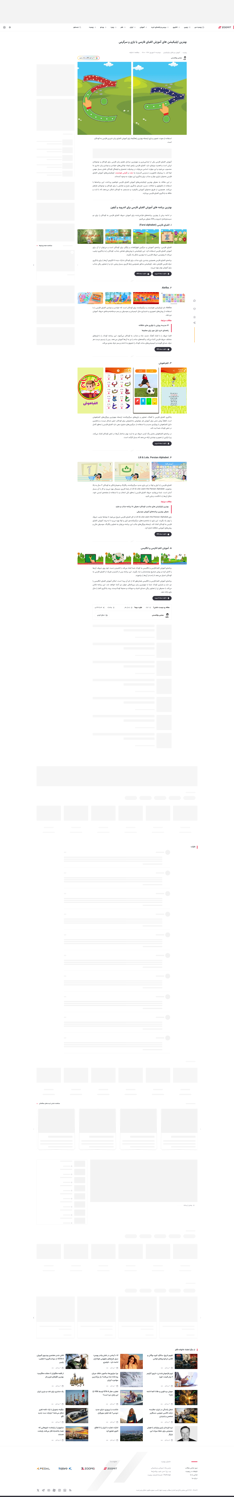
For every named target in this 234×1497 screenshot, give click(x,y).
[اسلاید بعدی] (34, 265)
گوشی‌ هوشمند (121, 172)
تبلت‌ (131, 172)
